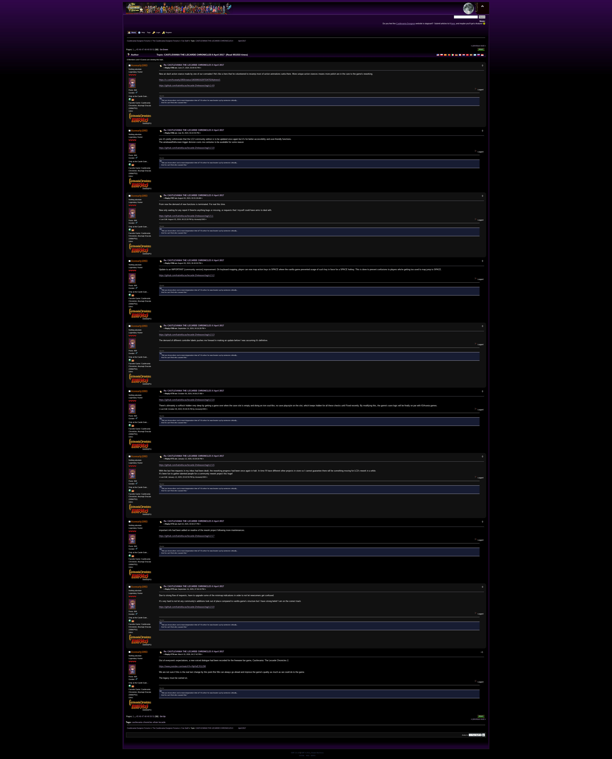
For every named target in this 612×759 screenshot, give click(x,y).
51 (154, 49)
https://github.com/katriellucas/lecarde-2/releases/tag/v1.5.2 (186, 275)
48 (145, 49)
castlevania (137, 722)
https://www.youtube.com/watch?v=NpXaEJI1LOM (182, 666)
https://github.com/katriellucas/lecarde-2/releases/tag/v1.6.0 (186, 607)
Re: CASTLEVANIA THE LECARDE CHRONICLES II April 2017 (194, 65)
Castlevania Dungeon (405, 23)
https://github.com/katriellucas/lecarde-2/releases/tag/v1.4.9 (186, 85)
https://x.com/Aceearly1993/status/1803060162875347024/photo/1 (189, 80)
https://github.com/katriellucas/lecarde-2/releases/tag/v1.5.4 (186, 400)
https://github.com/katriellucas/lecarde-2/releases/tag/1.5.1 (186, 216)
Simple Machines (317, 753)
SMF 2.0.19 (295, 753)
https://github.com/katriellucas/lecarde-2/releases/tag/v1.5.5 (186, 465)
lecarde (162, 722)
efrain (155, 722)
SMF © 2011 (305, 753)
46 (140, 49)
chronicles (147, 722)
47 (143, 49)
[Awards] (133, 100)
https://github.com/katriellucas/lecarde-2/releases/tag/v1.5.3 (186, 334)
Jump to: (465, 735)
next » (483, 46)
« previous (475, 46)
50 (151, 49)
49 (148, 49)
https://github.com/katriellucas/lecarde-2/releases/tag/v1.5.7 (186, 536)
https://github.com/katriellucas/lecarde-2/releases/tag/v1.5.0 (186, 148)
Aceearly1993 (139, 65)
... (135, 49)
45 (137, 49)
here (453, 23)
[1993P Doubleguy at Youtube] (130, 100)
